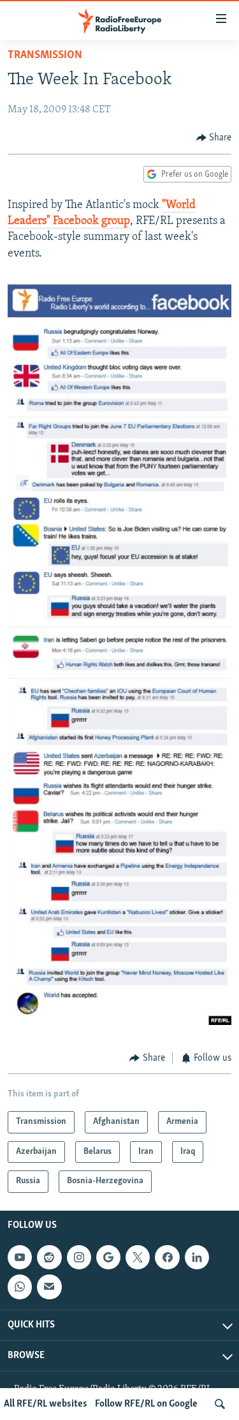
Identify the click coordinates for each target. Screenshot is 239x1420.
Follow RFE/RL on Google (146, 1404)
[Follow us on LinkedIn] (197, 1257)
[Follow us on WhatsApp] (20, 1286)
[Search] (220, 1404)
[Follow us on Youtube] (20, 1257)
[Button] (214, 138)
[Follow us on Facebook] (167, 1257)
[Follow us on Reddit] (49, 1257)
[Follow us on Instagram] (79, 1257)
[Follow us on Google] (108, 1257)
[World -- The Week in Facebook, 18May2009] (119, 1022)
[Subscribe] (49, 1286)
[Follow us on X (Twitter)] (138, 1257)
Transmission (45, 55)
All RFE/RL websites (45, 1404)
